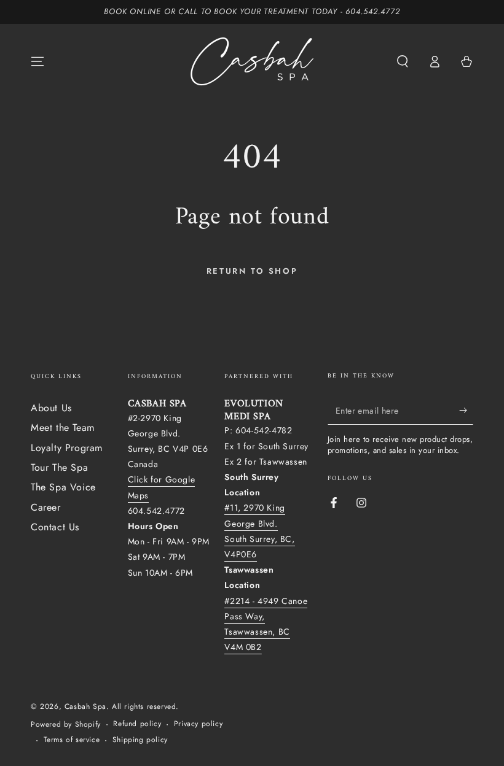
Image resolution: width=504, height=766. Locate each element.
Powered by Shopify (66, 724)
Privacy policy (198, 724)
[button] (403, 61)
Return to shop (252, 271)
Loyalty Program (67, 448)
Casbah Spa (85, 706)
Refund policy (137, 724)
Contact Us (55, 527)
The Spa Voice (63, 487)
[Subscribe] (466, 410)
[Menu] (37, 61)
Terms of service (72, 740)
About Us (51, 408)
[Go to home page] (252, 61)
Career (46, 507)
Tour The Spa (59, 467)
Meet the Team (63, 427)
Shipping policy (140, 740)
